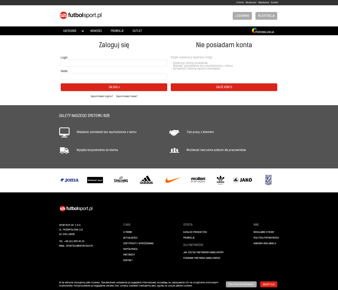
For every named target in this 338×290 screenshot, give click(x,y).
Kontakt (274, 3)
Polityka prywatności (266, 238)
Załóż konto (224, 87)
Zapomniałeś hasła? (126, 96)
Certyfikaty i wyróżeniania (138, 243)
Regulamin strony (264, 232)
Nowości (96, 31)
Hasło (64, 71)
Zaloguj (114, 87)
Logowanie (242, 16)
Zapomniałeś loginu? (101, 96)
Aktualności (251, 3)
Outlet (137, 31)
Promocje (117, 31)
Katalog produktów (195, 232)
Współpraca (263, 3)
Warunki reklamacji (265, 243)
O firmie (240, 3)
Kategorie (69, 31)
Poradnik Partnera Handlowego (201, 258)
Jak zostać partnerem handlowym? (203, 252)
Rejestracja (266, 16)
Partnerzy (129, 255)
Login (64, 57)
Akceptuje (269, 284)
